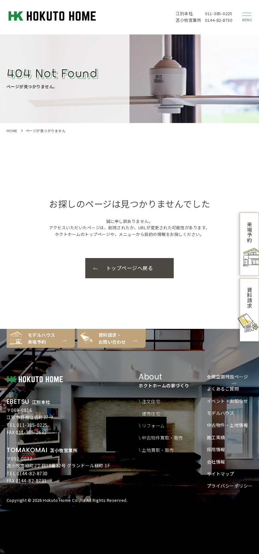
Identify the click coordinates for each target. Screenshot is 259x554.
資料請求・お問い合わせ (112, 338)
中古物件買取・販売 (162, 437)
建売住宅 (151, 413)
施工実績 (216, 437)
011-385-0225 (218, 14)
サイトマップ (220, 474)
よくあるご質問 (223, 388)
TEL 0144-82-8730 (27, 473)
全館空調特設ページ (227, 376)
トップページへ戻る (129, 268)
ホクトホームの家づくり (164, 381)
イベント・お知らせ (227, 401)
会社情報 (216, 462)
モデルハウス (220, 413)
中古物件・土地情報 (227, 425)
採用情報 (216, 449)
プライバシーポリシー (230, 486)
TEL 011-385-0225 (27, 425)
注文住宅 (151, 401)
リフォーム (153, 425)
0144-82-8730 (218, 20)
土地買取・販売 (158, 450)
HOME (12, 130)
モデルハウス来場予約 (41, 338)
